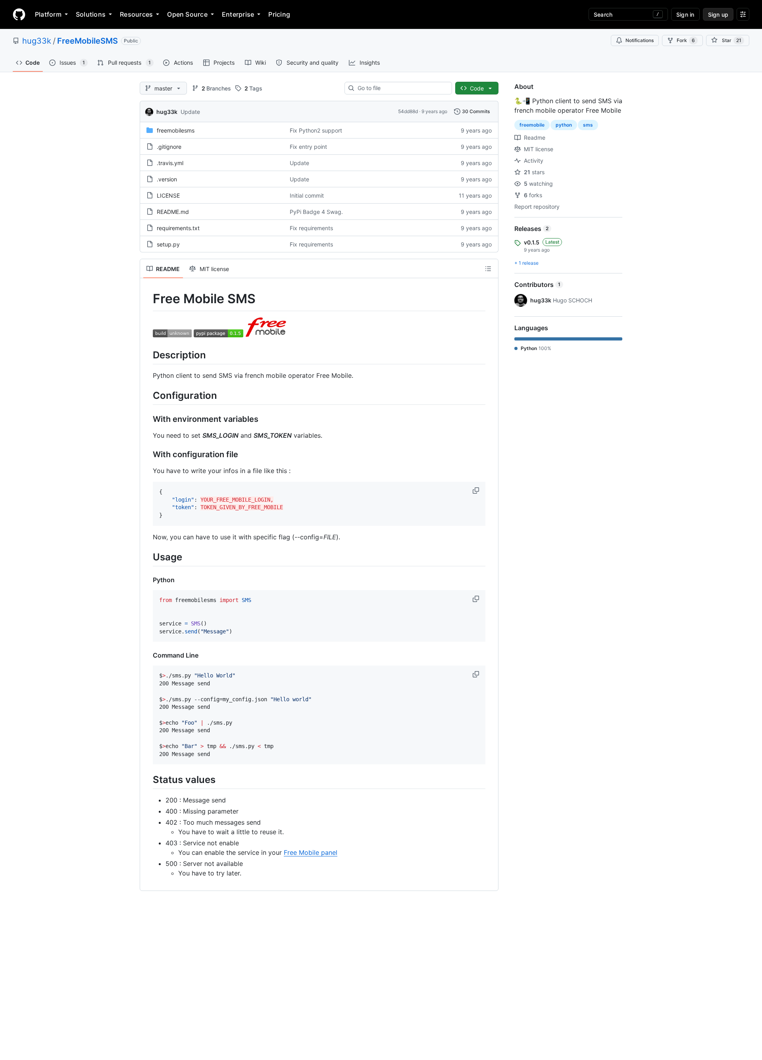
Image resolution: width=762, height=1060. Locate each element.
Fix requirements (311, 228)
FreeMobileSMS (87, 41)
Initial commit (307, 195)
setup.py (168, 244)
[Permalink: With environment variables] (147, 419)
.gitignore (169, 146)
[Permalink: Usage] (147, 556)
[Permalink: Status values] (147, 779)
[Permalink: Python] (147, 579)
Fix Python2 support (316, 130)
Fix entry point (308, 146)
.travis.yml (170, 163)
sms (588, 125)
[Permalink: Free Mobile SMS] (147, 298)
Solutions (91, 14)
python (564, 125)
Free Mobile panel (310, 852)
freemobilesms (175, 130)
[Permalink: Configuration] (147, 395)
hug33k (36, 41)
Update (190, 111)
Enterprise (238, 14)
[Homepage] (19, 14)
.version (167, 179)
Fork (686, 40)
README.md (173, 211)
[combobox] (401, 88)
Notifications (639, 40)
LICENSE (168, 195)
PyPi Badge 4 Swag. (316, 211)
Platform (48, 14)
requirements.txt (178, 228)
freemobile (532, 125)
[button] (476, 490)
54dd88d (408, 111)
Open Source (187, 14)
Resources (136, 14)
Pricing (279, 14)
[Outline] (488, 268)
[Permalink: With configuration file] (147, 454)
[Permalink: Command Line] (147, 655)
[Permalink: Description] (147, 354)
